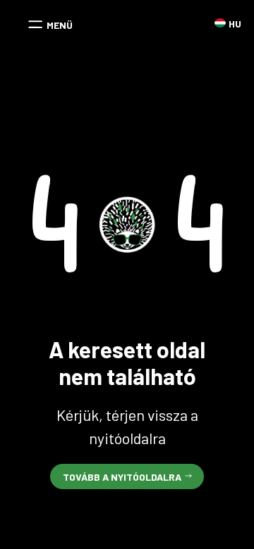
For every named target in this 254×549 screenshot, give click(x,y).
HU (220, 22)
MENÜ (60, 25)
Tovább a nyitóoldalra (122, 477)
